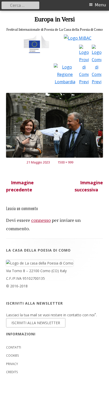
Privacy (12, 364)
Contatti (13, 347)
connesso (41, 220)
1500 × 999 (65, 162)
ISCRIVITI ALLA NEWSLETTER (35, 322)
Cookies (12, 355)
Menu (100, 5)
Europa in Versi (54, 19)
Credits (12, 372)
